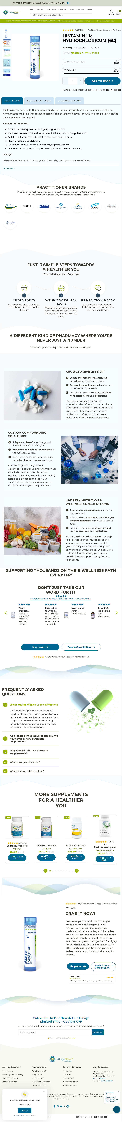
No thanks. (38, 576)
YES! (37, 568)
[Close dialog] (104, 532)
